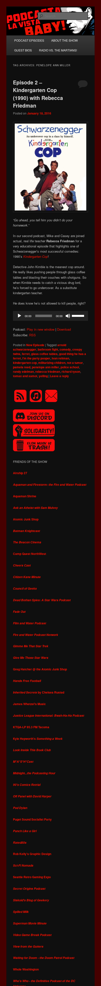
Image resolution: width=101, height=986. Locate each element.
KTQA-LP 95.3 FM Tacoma (31, 727)
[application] (50, 316)
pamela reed (21, 367)
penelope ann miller (45, 367)
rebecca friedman (47, 371)
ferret (26, 354)
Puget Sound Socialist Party (32, 819)
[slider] (79, 315)
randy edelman (23, 371)
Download (64, 329)
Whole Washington (26, 969)
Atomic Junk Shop (25, 519)
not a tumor (75, 362)
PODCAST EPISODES (29, 40)
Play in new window (40, 329)
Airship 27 (20, 473)
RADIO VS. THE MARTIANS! (58, 50)
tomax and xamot (25, 376)
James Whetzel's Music (29, 704)
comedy (65, 349)
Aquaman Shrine (24, 496)
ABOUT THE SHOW (64, 40)
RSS (32, 335)
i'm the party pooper (36, 358)
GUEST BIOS (23, 50)
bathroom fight (48, 349)
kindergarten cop (25, 362)
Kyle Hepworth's (38, 738)
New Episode (35, 345)
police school (70, 367)
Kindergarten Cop (35, 256)
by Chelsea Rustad (38, 692)
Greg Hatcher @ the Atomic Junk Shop (40, 669)
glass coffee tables (44, 354)
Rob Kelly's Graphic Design (32, 854)
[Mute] (67, 315)
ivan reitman (60, 358)
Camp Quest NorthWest (29, 553)
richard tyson (71, 371)
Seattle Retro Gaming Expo (32, 877)
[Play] (19, 315)
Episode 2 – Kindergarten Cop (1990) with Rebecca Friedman (38, 94)
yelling (43, 376)
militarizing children (51, 362)
